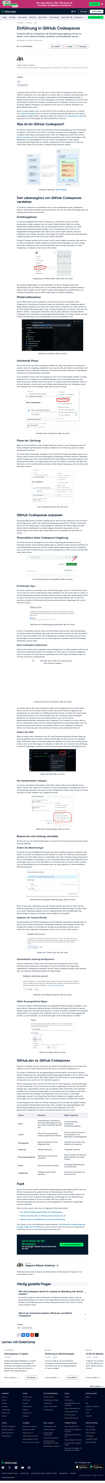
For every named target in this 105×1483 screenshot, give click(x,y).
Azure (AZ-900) (91, 1442)
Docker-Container (23, 137)
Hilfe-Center (6, 1413)
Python (88, 1397)
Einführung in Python (30, 1426)
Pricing (67, 1397)
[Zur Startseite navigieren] (9, 11)
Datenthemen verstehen (52, 1446)
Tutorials (29, 23)
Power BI (89, 1410)
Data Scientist (90, 1433)
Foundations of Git (74, 116)
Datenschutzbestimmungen (10, 1473)
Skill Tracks (26, 1400)
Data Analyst (90, 1426)
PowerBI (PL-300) (91, 1439)
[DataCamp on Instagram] (29, 1467)
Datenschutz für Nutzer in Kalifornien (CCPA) (44, 1473)
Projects (25, 1410)
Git (36, 23)
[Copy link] (19, 1335)
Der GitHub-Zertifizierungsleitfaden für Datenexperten (41, 1212)
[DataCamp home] (16, 1463)
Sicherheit (73, 1473)
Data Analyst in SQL (71, 1426)
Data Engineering (7, 1433)
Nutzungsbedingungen (8, 1477)
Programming (6, 1436)
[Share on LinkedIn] (23, 1335)
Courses (25, 1403)
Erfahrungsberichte (71, 1411)
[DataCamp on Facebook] (3, 1467)
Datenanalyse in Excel (30, 1439)
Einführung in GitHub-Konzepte (59, 1354)
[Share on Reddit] (32, 1335)
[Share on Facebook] (28, 1335)
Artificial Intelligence (93, 1406)
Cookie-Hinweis (24, 1473)
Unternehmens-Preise (51, 1400)
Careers (4, 1403)
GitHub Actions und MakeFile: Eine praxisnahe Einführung (42, 1219)
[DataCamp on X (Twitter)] (9, 1467)
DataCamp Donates (71, 1418)
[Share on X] (37, 1335)
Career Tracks (27, 1397)
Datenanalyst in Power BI (73, 1440)
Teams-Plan (48, 1403)
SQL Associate (90, 1429)
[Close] (102, 4)
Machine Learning (8, 1429)
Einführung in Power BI (30, 1436)
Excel (87, 1413)
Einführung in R (28, 1433)
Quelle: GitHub (61, 190)
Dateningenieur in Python (16, 1354)
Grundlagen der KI (50, 1426)
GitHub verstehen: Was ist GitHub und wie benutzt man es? (43, 1216)
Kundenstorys (48, 1410)
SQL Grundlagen (49, 1429)
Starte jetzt (94, 4)
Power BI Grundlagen (51, 1438)
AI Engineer (89, 1436)
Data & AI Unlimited (50, 1406)
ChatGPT (89, 1416)
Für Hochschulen (70, 1415)
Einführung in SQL (29, 1429)
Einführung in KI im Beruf (31, 1442)
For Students (69, 1400)
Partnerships (6, 1410)
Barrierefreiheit (63, 1473)
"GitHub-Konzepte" (28, 113)
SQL (87, 1403)
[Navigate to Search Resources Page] (71, 17)
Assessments (27, 1413)
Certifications (27, 1406)
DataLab (26, 1416)
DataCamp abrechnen (72, 1408)
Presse (4, 1400)
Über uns (5, 1397)
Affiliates (5, 1406)
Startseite (20, 23)
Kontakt (4, 1416)
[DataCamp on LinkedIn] (16, 1467)
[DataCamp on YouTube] (22, 1467)
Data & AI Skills (49, 1397)
